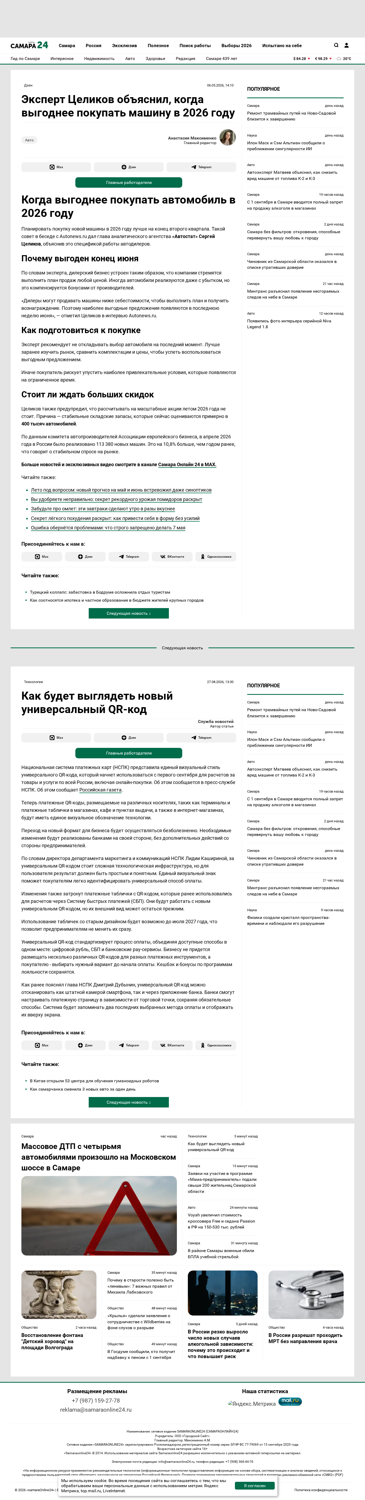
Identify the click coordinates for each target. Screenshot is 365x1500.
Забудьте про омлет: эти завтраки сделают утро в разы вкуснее (103, 508)
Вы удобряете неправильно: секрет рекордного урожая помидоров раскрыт (116, 499)
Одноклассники (219, 557)
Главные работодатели (129, 182)
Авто (29, 140)
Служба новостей (216, 721)
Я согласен (255, 1485)
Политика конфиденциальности (321, 1490)
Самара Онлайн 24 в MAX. (187, 464)
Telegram (204, 167)
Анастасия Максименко (192, 138)
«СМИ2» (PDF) (332, 1475)
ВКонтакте (176, 557)
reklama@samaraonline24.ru (96, 1410)
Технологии (33, 682)
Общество (29, 1327)
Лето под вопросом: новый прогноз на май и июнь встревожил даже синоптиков (121, 490)
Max (60, 167)
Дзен (28, 85)
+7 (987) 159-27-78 (96, 1400)
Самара (253, 106)
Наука (252, 135)
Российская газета (100, 790)
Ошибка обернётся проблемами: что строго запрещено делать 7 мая (108, 527)
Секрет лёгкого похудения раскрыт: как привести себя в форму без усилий (115, 518)
